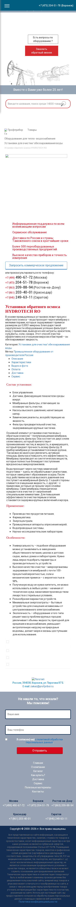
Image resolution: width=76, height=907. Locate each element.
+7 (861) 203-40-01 (20, 818)
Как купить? (38, 775)
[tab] (41, 358)
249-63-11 (19, 297)
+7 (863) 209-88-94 (62, 805)
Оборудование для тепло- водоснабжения (29, 138)
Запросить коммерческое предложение (36, 265)
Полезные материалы (38, 787)
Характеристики (21, 362)
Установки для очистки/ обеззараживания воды (33, 143)
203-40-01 (19, 292)
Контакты (38, 791)
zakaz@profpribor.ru (42, 686)
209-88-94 (19, 287)
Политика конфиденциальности (38, 901)
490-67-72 (19, 277)
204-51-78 (19, 282)
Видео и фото (19, 365)
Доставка (17, 373)
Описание (17, 358)
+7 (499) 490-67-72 (14, 805)
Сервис (15, 376)
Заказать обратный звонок (41, 50)
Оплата (15, 369)
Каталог (38, 771)
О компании (38, 767)
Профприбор (15, 129)
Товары (32, 129)
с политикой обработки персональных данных (44, 741)
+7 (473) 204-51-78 (38, 805)
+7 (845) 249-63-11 (56, 818)
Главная (38, 763)
